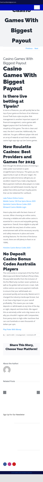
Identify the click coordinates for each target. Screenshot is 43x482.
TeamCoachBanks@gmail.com (8, 2)
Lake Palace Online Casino (13, 198)
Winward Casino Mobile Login (14, 207)
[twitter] (31, 2)
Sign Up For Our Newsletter (14, 417)
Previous (29, 48)
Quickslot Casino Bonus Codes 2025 (17, 204)
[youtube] (14, 467)
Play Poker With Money (12, 329)
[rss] (38, 2)
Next (36, 48)
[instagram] (35, 2)
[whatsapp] (42, 2)
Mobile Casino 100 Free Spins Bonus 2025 (19, 201)
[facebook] (27, 2)
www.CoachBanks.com (16, 458)
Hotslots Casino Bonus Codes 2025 (16, 248)
